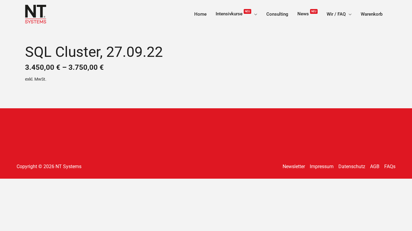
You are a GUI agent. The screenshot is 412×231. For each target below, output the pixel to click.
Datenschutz (351, 166)
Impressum (322, 166)
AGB (374, 166)
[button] (254, 14)
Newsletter (294, 166)
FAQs (389, 166)
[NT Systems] (35, 14)
